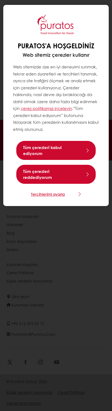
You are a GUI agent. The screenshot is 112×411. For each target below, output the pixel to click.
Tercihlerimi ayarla (48, 194)
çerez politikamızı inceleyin (46, 108)
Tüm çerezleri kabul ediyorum (42, 150)
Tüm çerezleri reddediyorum (37, 174)
